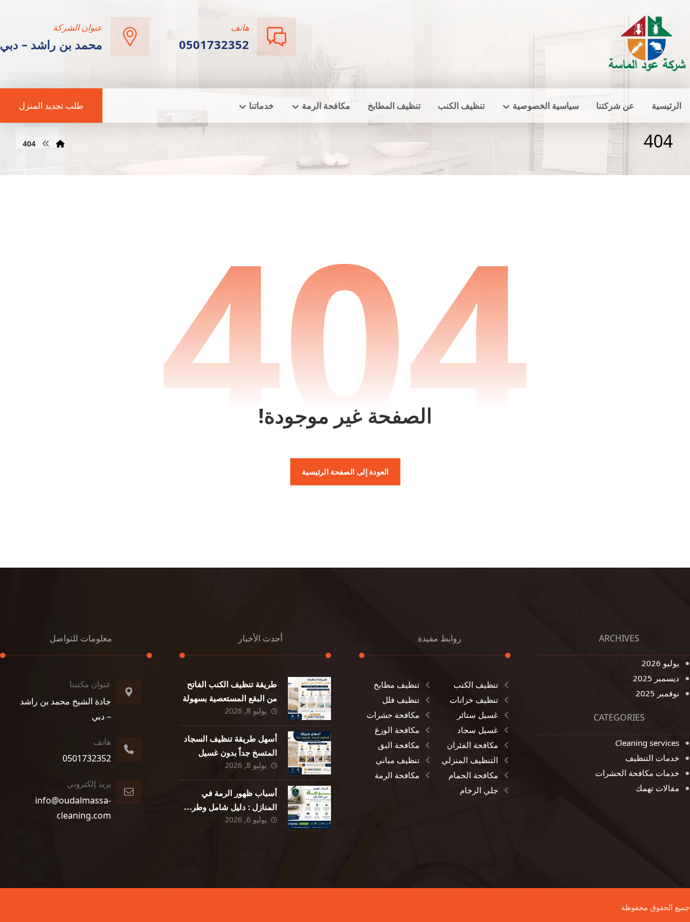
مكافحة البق (398, 744)
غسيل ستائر (477, 714)
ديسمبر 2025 (656, 678)
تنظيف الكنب (475, 684)
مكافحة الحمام (473, 775)
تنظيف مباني (397, 760)
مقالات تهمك (657, 788)
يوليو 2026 (660, 663)
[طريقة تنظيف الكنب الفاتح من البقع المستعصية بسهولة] (309, 698)
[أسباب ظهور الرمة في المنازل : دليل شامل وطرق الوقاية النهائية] (309, 807)
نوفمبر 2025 (657, 693)
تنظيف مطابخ (396, 684)
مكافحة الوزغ (397, 729)
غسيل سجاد (477, 729)
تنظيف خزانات (474, 699)
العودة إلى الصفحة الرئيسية (344, 471)
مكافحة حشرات (393, 714)
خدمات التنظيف (652, 757)
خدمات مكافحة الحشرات (637, 772)
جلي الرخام (479, 790)
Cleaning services (647, 742)
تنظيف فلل (400, 699)
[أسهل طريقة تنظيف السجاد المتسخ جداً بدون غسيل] (309, 752)
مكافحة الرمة (397, 775)
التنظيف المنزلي (469, 760)
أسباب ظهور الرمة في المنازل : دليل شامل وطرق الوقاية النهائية (231, 806)
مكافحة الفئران (472, 744)
